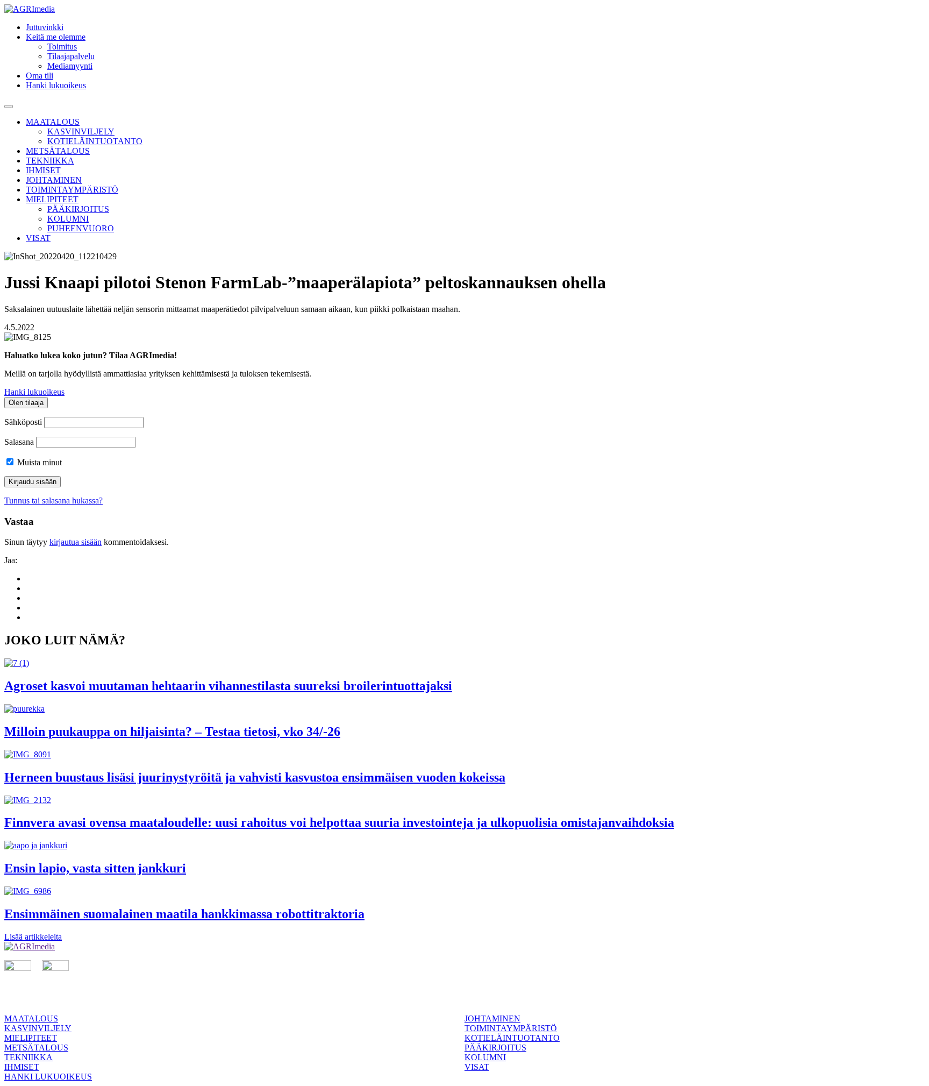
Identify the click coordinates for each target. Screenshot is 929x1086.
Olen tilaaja (26, 403)
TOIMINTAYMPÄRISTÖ (72, 189)
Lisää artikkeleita (33, 936)
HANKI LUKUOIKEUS (48, 1076)
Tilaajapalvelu (71, 56)
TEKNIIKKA (50, 160)
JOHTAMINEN (54, 179)
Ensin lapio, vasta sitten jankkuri (95, 868)
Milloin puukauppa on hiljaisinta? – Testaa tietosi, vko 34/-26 (172, 732)
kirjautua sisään (75, 541)
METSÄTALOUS (58, 150)
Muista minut (38, 462)
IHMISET (43, 170)
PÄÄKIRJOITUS (78, 209)
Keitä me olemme (55, 36)
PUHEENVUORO (80, 228)
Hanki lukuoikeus (56, 85)
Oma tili (39, 75)
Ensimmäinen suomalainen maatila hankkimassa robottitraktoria (184, 914)
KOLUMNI (68, 218)
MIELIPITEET (52, 199)
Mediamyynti (69, 65)
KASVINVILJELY (81, 131)
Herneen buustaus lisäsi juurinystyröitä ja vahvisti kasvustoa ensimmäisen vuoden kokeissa (254, 777)
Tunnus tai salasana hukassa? (53, 500)
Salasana (19, 441)
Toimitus (62, 46)
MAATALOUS (53, 121)
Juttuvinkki (44, 27)
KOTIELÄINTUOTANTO (94, 141)
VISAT (38, 238)
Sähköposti (23, 422)
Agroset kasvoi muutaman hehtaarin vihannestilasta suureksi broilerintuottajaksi (228, 686)
